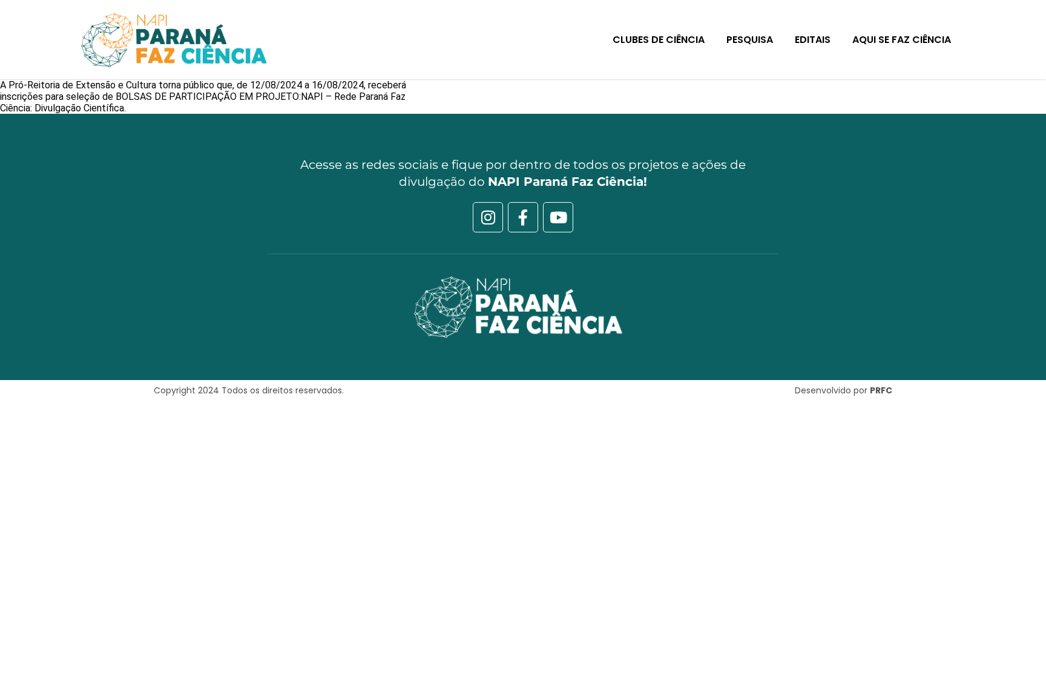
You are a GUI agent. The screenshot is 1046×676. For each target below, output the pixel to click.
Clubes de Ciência (659, 40)
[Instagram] (488, 217)
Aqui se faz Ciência (901, 40)
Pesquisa (749, 40)
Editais (813, 40)
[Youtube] (558, 217)
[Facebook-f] (523, 217)
